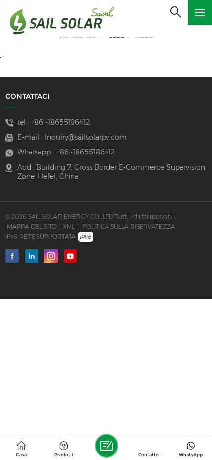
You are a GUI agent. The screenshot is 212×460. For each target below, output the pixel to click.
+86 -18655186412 (60, 122)
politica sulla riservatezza (128, 226)
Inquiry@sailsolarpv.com (86, 137)
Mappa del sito (32, 226)
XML (69, 226)
